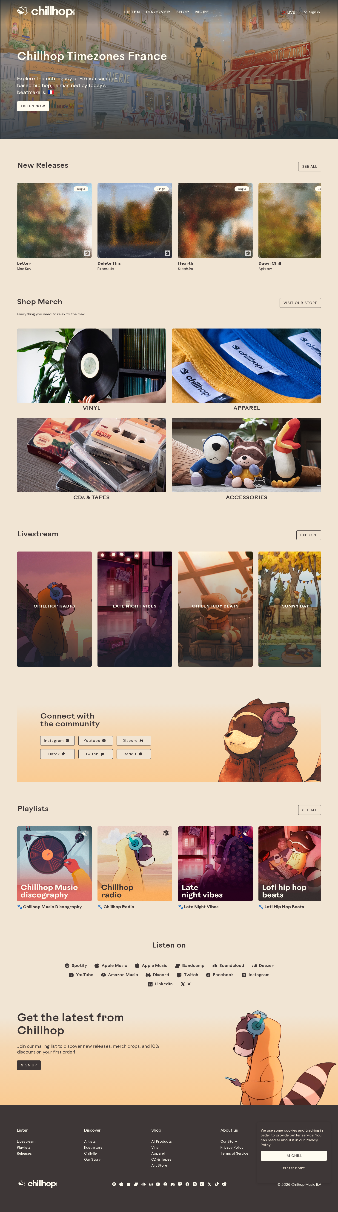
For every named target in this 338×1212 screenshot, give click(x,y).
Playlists (24, 1147)
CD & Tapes (161, 1159)
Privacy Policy (232, 1147)
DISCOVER (158, 12)
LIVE (291, 12)
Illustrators (93, 1147)
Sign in (314, 12)
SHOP (182, 12)
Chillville (90, 1153)
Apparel (158, 1153)
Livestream (26, 1141)
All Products (161, 1141)
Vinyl (155, 1147)
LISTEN (132, 12)
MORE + (204, 12)
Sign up (29, 1065)
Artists (90, 1141)
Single (81, 189)
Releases (24, 1153)
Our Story (92, 1159)
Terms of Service (234, 1153)
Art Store (159, 1165)
